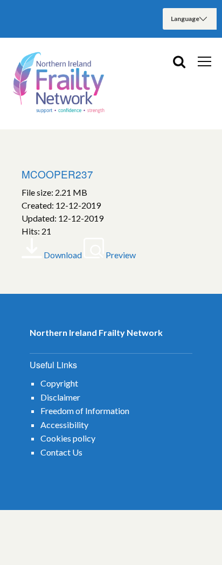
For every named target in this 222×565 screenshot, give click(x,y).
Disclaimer (60, 397)
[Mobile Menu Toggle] (204, 61)
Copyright (59, 383)
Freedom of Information (84, 410)
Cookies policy (67, 438)
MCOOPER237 (57, 174)
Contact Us (61, 452)
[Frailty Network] (59, 84)
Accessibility (64, 424)
